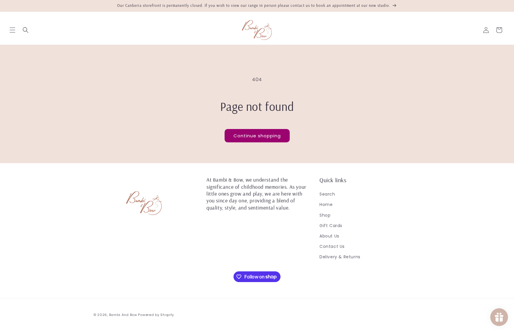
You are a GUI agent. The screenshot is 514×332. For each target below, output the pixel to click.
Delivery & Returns (340, 257)
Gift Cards (330, 226)
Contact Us (332, 246)
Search (327, 194)
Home (326, 204)
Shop (324, 215)
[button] (12, 30)
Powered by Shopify (156, 314)
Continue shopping (257, 136)
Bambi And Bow (123, 314)
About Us (329, 236)
